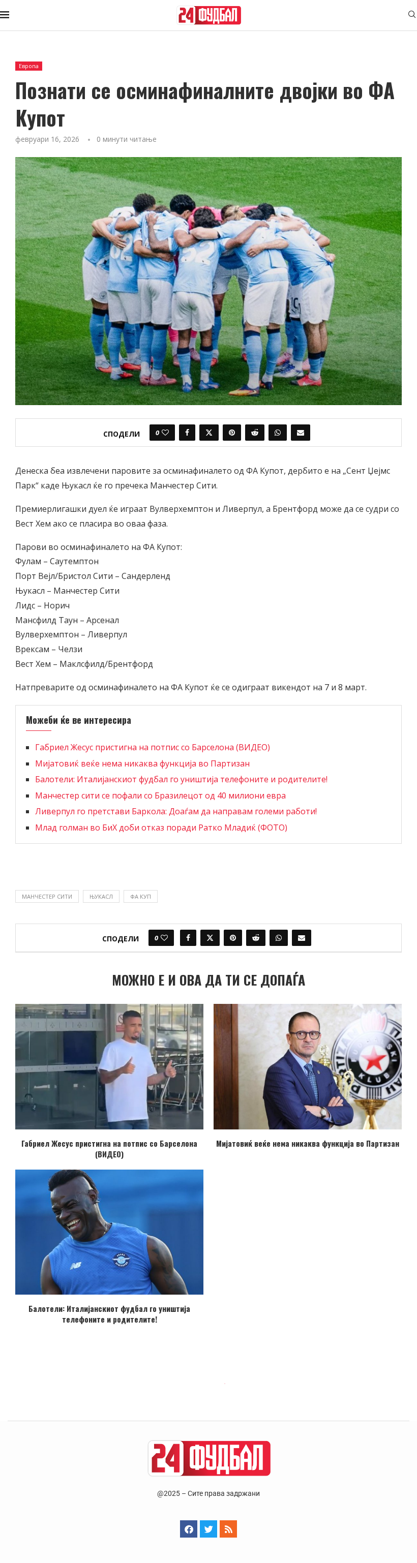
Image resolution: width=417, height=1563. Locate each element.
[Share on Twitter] (209, 432)
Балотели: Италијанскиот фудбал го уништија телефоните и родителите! (181, 779)
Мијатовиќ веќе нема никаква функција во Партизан (142, 763)
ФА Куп (140, 896)
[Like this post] (165, 432)
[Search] (412, 15)
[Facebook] (188, 1529)
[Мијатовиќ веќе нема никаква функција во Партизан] (308, 1066)
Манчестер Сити (47, 896)
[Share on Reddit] (254, 432)
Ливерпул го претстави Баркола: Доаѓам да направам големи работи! (176, 811)
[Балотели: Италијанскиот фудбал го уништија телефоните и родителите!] (109, 1232)
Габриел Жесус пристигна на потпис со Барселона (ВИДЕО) (152, 747)
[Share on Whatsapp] (278, 432)
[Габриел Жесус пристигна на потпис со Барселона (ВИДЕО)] (109, 1066)
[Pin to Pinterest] (232, 432)
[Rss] (228, 1529)
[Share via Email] (300, 432)
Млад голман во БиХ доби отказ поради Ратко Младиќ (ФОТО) (161, 827)
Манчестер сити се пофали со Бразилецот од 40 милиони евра (160, 795)
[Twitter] (208, 1529)
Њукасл (101, 896)
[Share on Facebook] (187, 432)
